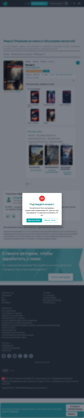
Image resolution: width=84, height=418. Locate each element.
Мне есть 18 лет (34, 220)
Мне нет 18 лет (50, 220)
